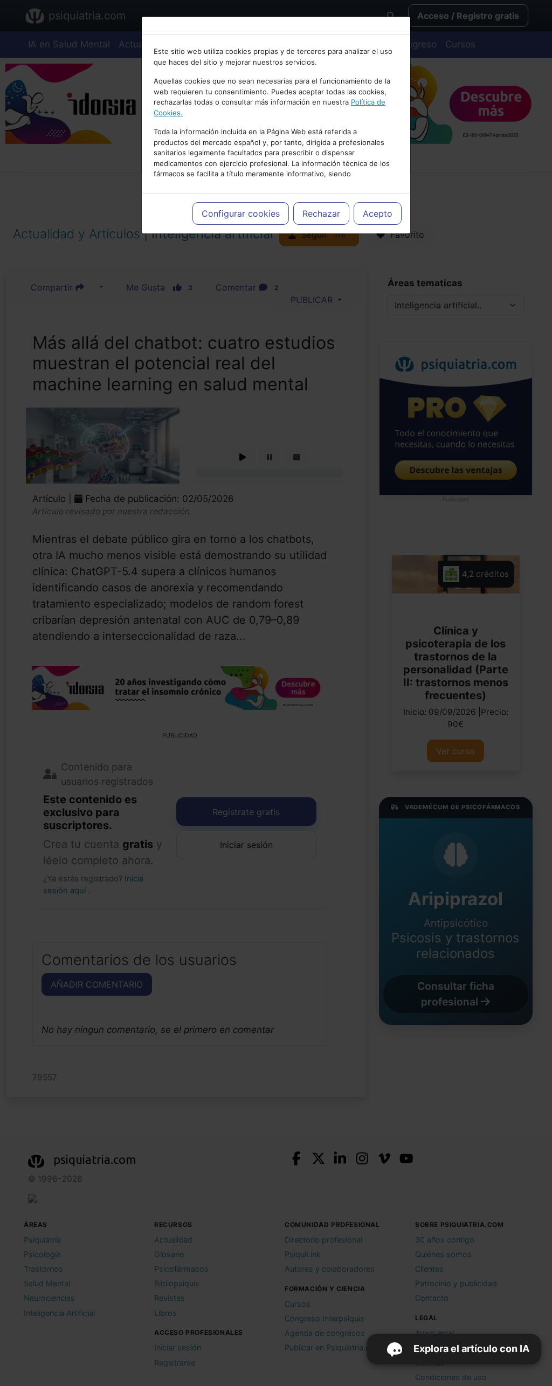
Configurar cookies (241, 213)
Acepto (377, 213)
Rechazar (321, 213)
